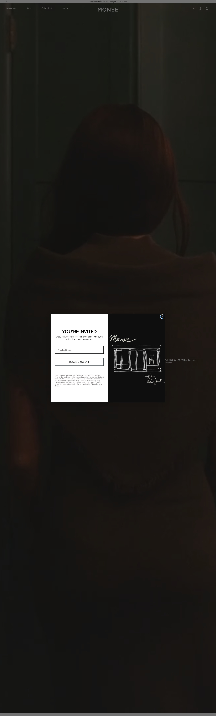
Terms (57, 386)
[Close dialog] (162, 316)
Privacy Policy (96, 384)
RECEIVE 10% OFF (79, 361)
